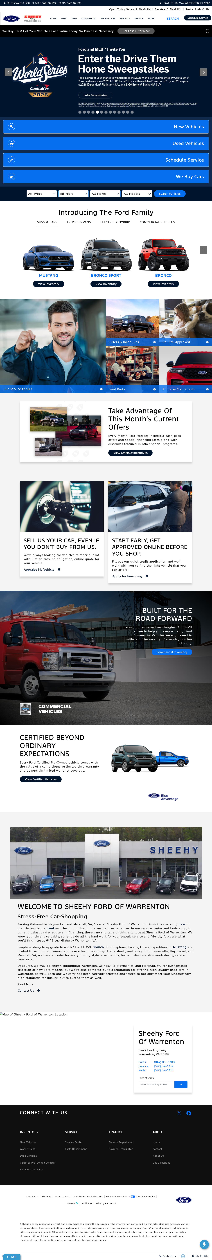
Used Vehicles (28, 1155)
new (182, 924)
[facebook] (188, 1113)
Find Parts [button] (117, 389)
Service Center (74, 1142)
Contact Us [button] (26, 990)
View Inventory (48, 284)
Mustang (180, 947)
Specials (125, 18)
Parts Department (76, 1149)
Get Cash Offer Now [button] (136, 31)
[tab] (47, 223)
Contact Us (32, 1196)
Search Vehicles (169, 194)
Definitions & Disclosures (88, 1196)
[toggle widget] (204, 1244)
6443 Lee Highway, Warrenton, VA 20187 (187, 3)
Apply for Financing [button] (127, 576)
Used (74, 18)
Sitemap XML (62, 1196)
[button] (174, 18)
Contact (157, 1149)
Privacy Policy (146, 1196)
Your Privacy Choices (118, 1196)
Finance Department (121, 1142)
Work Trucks (27, 1149)
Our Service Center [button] (17, 389)
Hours (156, 1142)
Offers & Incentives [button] (124, 342)
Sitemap (47, 1196)
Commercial (88, 18)
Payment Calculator (121, 1149)
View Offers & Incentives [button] (130, 453)
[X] (179, 1113)
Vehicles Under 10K (31, 1169)
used (50, 928)
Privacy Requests (106, 1203)
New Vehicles (28, 1142)
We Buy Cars (108, 18)
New (63, 18)
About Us (158, 1155)
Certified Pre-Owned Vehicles (38, 1162)
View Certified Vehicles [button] (41, 779)
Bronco (98, 947)
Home (53, 18)
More (151, 19)
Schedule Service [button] (197, 18)
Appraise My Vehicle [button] (40, 569)
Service (138, 18)
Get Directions (161, 1162)
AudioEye (86, 1203)
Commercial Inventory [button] (172, 652)
